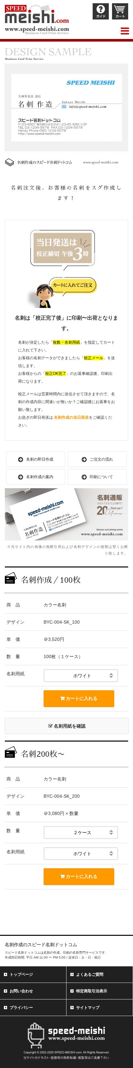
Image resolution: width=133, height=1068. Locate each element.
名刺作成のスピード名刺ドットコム (41, 944)
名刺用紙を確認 (69, 726)
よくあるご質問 (89, 974)
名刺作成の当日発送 (71, 417)
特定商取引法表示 (91, 991)
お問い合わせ (21, 991)
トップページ (21, 974)
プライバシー (21, 1007)
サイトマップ (87, 1007)
